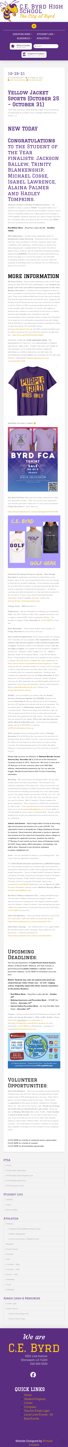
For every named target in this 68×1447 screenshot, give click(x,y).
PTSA (8, 1165)
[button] (34, 26)
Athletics (9, 1224)
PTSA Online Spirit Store (16, 1170)
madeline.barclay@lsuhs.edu (19, 890)
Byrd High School (17, 80)
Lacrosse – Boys (13, 1264)
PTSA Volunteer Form (15, 1186)
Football (9, 1254)
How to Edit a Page (17, 1319)
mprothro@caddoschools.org (24, 1029)
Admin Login (11, 1304)
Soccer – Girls (12, 1274)
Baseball (9, 1244)
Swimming (10, 1279)
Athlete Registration (17, 1234)
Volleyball (10, 1290)
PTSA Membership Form (16, 1181)
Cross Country (12, 1249)
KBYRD (9, 1200)
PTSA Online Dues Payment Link (19, 1176)
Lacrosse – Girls (12, 1269)
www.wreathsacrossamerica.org (28, 768)
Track (8, 1284)
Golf (8, 1259)
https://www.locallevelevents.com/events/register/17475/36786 (33, 512)
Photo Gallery (11, 1210)
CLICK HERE (46, 620)
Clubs (8, 1205)
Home (28, 1395)
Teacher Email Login (37, 1410)
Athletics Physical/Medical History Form (24, 1229)
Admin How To (12, 1309)
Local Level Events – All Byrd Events (24, 1239)
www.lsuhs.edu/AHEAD (19, 884)
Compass (30, 1406)
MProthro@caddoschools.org (21, 728)
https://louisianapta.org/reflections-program (28, 1023)
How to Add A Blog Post (18, 1314)
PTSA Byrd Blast (35, 80)
